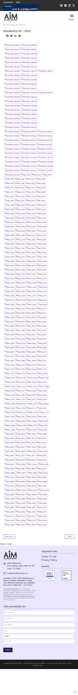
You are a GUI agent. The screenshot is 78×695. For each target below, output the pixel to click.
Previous (9, 537)
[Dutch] (16, 9)
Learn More (27, 585)
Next (70, 537)
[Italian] (24, 9)
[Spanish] (31, 9)
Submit (8, 650)
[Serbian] (29, 9)
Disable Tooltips (6, 544)
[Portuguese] (37, 9)
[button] (71, 15)
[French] (18, 9)
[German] (21, 9)
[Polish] (34, 9)
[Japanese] (26, 9)
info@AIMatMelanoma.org (17, 573)
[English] (13, 9)
